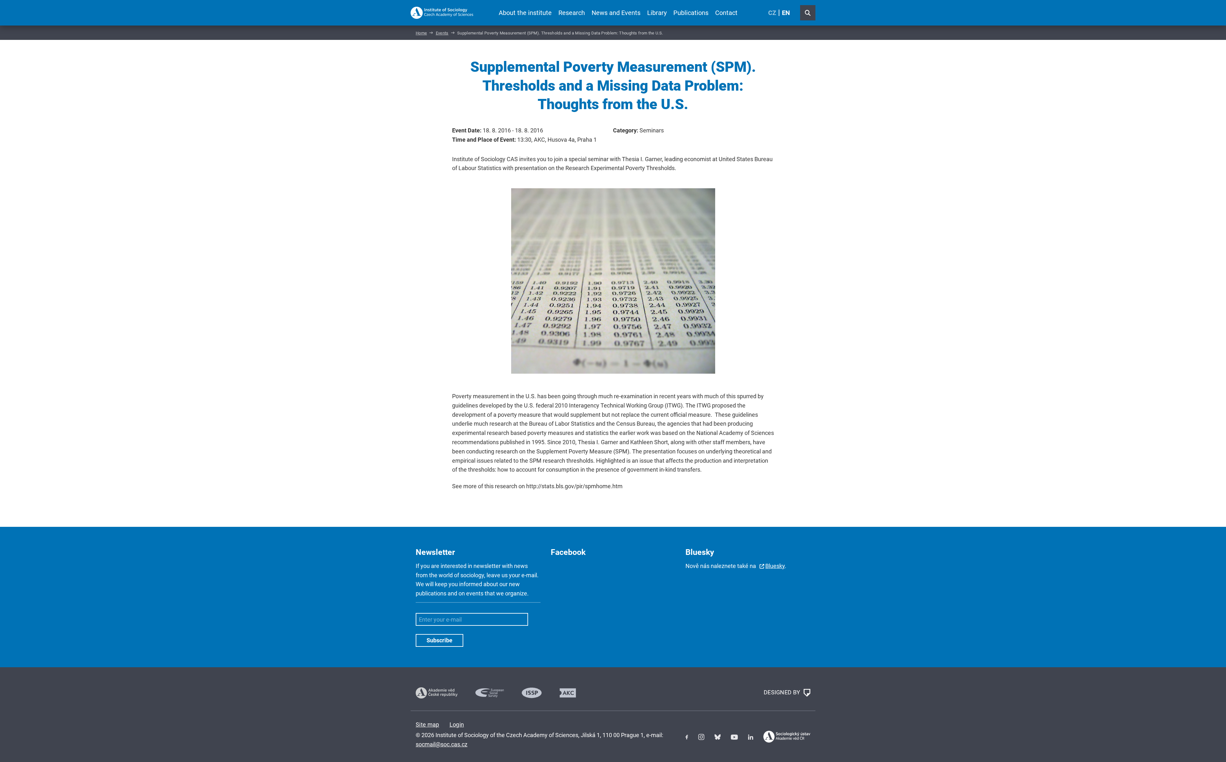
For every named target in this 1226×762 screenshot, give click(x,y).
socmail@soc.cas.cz (441, 744)
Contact (726, 13)
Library (657, 13)
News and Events (616, 13)
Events (442, 33)
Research (571, 13)
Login (457, 724)
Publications (690, 13)
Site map (427, 724)
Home (421, 33)
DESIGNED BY (783, 692)
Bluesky (775, 566)
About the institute (525, 13)
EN (786, 13)
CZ (772, 13)
